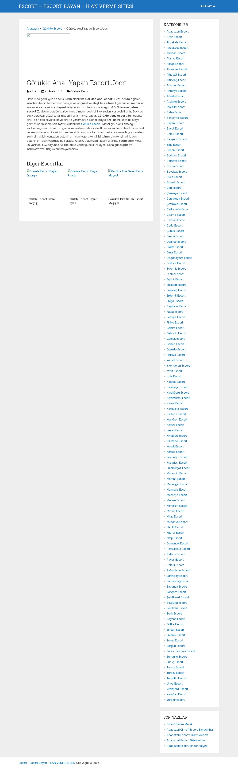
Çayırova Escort (177, 204)
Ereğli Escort (175, 301)
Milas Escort (174, 516)
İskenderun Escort (178, 365)
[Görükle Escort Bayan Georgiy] (45, 182)
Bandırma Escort (177, 117)
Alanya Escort (176, 58)
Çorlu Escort (175, 225)
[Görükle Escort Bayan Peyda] (86, 182)
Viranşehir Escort (177, 689)
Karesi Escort (175, 403)
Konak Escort (175, 446)
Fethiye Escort (176, 317)
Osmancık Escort (177, 543)
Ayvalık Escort (176, 107)
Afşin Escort (174, 37)
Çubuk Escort (175, 231)
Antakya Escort (176, 90)
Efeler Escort (175, 274)
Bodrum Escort (176, 155)
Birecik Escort (175, 150)
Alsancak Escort (177, 69)
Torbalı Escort (175, 672)
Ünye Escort (175, 683)
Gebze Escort (176, 328)
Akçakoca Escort (178, 47)
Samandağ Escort (178, 581)
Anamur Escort (176, 85)
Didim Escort (175, 247)
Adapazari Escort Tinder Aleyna (187, 745)
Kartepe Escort (176, 414)
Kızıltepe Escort (177, 441)
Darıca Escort (175, 236)
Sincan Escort (175, 629)
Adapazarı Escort (178, 31)
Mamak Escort (176, 478)
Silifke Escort (175, 624)
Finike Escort (175, 322)
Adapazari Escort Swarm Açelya (187, 735)
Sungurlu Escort (177, 656)
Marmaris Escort (177, 489)
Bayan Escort (175, 123)
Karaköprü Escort (178, 392)
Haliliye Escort (176, 355)
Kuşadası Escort (177, 462)
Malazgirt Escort (177, 473)
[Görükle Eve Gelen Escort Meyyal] (126, 182)
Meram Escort (176, 500)
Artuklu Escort (176, 96)
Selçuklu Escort (177, 602)
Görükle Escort (80, 91)
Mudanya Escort (177, 522)
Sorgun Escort (176, 646)
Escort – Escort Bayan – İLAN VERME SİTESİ (76, 6)
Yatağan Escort (176, 694)
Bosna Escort (175, 166)
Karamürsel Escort (178, 398)
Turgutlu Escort (176, 678)
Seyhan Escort (176, 619)
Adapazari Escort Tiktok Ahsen (186, 740)
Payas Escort (175, 559)
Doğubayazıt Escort (179, 258)
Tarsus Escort (175, 667)
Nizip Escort (174, 538)
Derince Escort (176, 241)
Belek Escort (175, 134)
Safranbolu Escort (178, 570)
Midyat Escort (176, 511)
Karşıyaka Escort (177, 408)
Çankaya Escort (177, 193)
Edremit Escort (176, 268)
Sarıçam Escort (176, 592)
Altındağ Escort (176, 80)
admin (33, 91)
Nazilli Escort (175, 527)
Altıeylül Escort (176, 74)
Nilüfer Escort (175, 532)
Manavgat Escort (178, 484)
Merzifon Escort (177, 505)
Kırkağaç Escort (177, 435)
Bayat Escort (175, 128)
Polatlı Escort (175, 565)
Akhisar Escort (176, 53)
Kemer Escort (175, 425)
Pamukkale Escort (178, 549)
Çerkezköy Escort (178, 209)
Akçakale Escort (177, 42)
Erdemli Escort (176, 295)
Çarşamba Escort (178, 198)
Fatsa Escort (175, 311)
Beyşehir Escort (177, 139)
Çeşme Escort (176, 214)
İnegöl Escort (175, 360)
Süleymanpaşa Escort (181, 651)
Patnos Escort (176, 554)
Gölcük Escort (176, 338)
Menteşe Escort (177, 495)
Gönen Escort (175, 344)
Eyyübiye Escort (177, 306)
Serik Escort (174, 613)
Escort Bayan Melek (180, 724)
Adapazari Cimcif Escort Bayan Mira (190, 729)
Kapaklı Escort (176, 381)
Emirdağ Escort (176, 290)
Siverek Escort (176, 635)
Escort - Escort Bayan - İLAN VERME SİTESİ (47, 763)
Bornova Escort (177, 161)
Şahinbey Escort (177, 575)
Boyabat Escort (177, 171)
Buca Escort (174, 177)
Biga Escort (174, 144)
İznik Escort (174, 376)
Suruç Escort (175, 662)
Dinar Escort (174, 252)
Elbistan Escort (176, 284)
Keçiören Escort (177, 419)
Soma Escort (175, 640)
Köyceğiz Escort (177, 457)
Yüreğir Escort (176, 699)
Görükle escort (91, 124)
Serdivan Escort (177, 608)
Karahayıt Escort (177, 387)
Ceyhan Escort (176, 220)
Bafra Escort (175, 112)
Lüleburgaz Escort (178, 468)
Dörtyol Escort (176, 263)
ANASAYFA (208, 6)
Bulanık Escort (176, 182)
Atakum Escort (176, 101)
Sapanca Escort (177, 586)
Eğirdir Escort (175, 279)
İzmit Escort (174, 371)
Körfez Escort (176, 452)
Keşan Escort (175, 430)
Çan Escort (174, 187)
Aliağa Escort (175, 64)
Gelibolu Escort (176, 333)
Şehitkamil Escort (178, 597)
